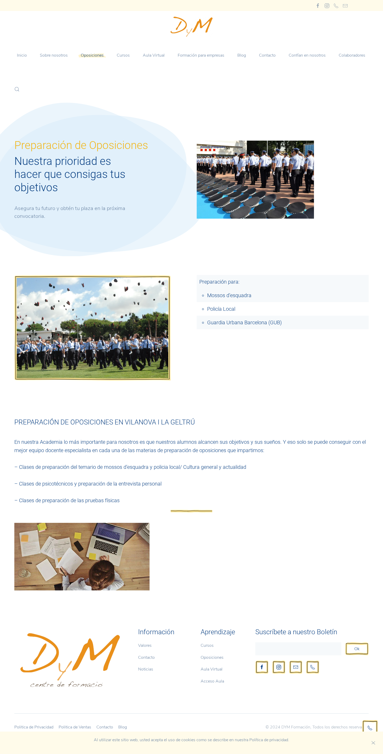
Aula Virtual (154, 55)
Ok (357, 649)
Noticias (145, 669)
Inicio (22, 55)
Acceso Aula (212, 681)
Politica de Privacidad (33, 727)
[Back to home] (192, 26)
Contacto (267, 55)
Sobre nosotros (54, 55)
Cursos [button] (123, 55)
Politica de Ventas (75, 727)
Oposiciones (92, 55)
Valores (145, 645)
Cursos (207, 645)
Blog (241, 55)
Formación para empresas (201, 55)
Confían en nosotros (307, 55)
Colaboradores (352, 55)
